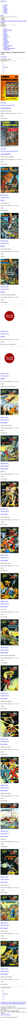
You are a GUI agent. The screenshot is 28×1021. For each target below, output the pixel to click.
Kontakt (13, 1003)
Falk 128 (3, 336)
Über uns (5, 12)
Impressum (17, 1003)
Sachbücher (6, 47)
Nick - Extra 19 (4, 560)
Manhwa (5, 37)
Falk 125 (3, 246)
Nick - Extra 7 (4, 882)
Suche (2, 16)
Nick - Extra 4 (4, 744)
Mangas (5, 35)
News (4, 6)
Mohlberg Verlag (4, 195)
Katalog (5, 7)
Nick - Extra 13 (4, 514)
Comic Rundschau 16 (6, 108)
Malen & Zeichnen (7, 45)
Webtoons (5, 40)
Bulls (8, 151)
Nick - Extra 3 (4, 698)
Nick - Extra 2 (4, 606)
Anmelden (22, 1003)
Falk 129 (3, 378)
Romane (5, 31)
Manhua (5, 39)
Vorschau (5, 9)
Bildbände (5, 43)
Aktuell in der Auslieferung (7, 21)
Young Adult (6, 41)
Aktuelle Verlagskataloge (9, 48)
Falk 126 (3, 292)
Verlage (5, 11)
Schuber (5, 44)
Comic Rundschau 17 (6, 154)
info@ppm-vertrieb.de (6, 1014)
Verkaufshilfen (6, 49)
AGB (9, 1003)
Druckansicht (4, 56)
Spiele (4, 32)
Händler (5, 10)
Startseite (5, 5)
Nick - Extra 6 (4, 836)
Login (2, 15)
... (3, 71)
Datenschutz (5, 1003)
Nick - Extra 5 (4, 790)
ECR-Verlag (3, 102)
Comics (5, 28)
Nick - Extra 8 (4, 928)
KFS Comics (3, 151)
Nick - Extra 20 (4, 652)
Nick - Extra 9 (4, 974)
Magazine (5, 34)
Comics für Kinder (7, 30)
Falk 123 (3, 200)
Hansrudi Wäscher (10, 105)
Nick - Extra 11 (4, 468)
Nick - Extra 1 (4, 422)
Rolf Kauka (3, 105)
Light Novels (6, 36)
